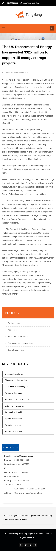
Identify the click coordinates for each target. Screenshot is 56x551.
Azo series (12, 330)
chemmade (9, 519)
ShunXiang (47, 515)
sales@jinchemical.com (31, 3)
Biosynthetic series (16, 350)
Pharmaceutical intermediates (20, 343)
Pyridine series (14, 323)
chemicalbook (21, 519)
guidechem (35, 515)
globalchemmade (21, 515)
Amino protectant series (18, 336)
